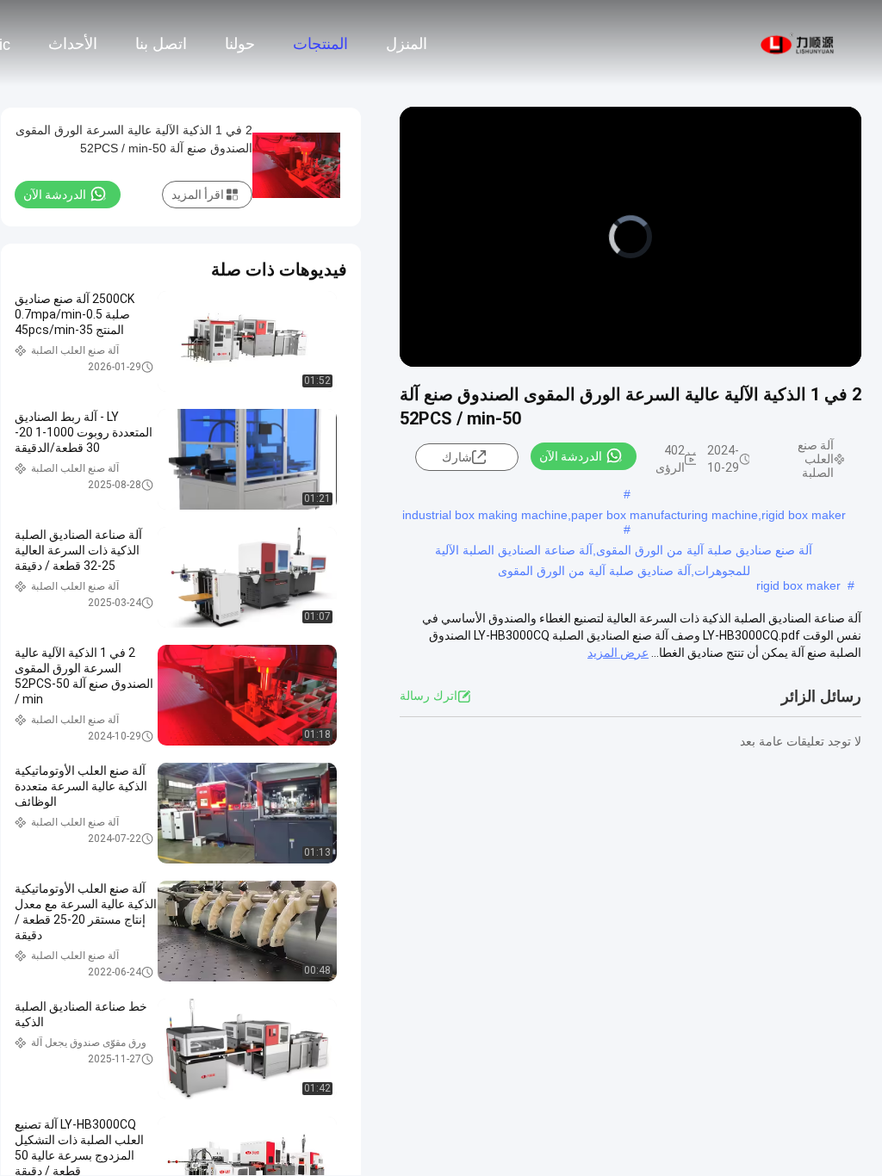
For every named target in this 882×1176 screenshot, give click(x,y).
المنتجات (320, 44)
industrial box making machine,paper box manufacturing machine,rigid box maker (624, 515)
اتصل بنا (161, 44)
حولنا (240, 44)
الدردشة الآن (570, 456)
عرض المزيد (618, 652)
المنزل (406, 44)
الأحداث (72, 44)
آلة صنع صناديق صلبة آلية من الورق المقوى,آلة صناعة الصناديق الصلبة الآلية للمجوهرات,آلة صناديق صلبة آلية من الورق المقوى (623, 551)
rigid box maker (798, 585)
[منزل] (798, 43)
